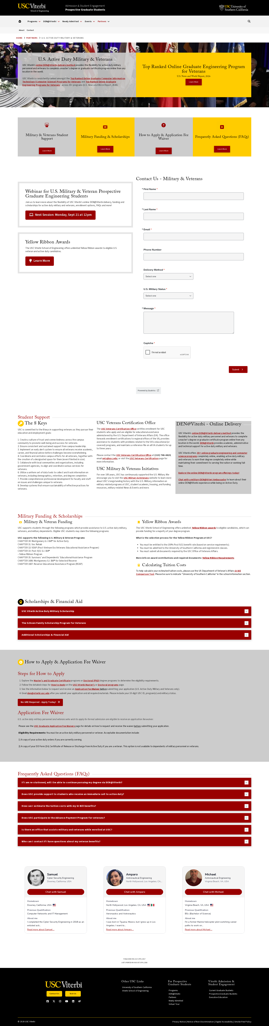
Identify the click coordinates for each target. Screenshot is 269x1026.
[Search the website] (249, 21)
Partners (32, 38)
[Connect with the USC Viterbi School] (79, 1001)
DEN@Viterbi (207, 443)
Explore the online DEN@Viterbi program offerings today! (208, 473)
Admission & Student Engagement (85, 8)
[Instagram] (60, 1001)
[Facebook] (47, 1001)
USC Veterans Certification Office (118, 429)
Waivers (70, 726)
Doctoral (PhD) (91, 680)
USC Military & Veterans (136, 478)
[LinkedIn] (73, 1001)
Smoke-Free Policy (242, 1021)
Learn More (41, 260)
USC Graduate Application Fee (50, 726)
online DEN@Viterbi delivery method (55, 65)
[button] (20, 21)
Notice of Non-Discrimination (200, 1021)
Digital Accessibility (224, 1021)
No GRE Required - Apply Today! (39, 702)
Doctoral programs (108, 685)
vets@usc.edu (109, 458)
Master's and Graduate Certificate (52, 680)
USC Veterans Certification (143, 458)
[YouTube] (66, 1001)
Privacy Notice (179, 1021)
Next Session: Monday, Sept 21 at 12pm (63, 214)
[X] (54, 1001)
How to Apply (58, 685)
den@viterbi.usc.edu (38, 693)
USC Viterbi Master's (84, 685)
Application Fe (82, 689)
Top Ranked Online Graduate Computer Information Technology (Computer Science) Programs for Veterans (73, 80)
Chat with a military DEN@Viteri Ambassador (202, 479)
